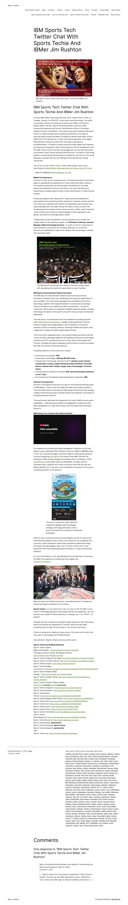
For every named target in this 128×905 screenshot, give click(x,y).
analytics (110, 754)
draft (92, 771)
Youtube (76, 825)
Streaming (82, 813)
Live (107, 790)
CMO (67, 763)
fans (82, 775)
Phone (105, 799)
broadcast (111, 759)
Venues (93, 15)
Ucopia (81, 818)
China (106, 761)
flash (95, 775)
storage (68, 813)
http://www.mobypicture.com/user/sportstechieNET (60, 696)
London (68, 792)
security (100, 804)
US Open (108, 818)
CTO (111, 766)
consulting (96, 766)
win (100, 823)
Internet (93, 787)
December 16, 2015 (63, 173)
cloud (116, 761)
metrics (88, 794)
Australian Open (71, 759)
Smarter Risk (81, 806)
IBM (44, 627)
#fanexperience (63, 168)
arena (81, 756)
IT (101, 787)
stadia (103, 811)
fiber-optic (89, 775)
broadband (103, 759)
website (82, 823)
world (111, 823)
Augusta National (104, 756)
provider (94, 802)
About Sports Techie (32, 10)
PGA (100, 799)
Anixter (116, 754)
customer (68, 768)
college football (80, 763)
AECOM (75, 754)
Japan (105, 787)
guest (73, 780)
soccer (98, 806)
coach (72, 763)
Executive (91, 773)
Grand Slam (111, 778)
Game (80, 778)
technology (69, 816)
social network (70, 809)
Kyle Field (53, 456)
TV (72, 818)
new (74, 797)
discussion (69, 771)
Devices (110, 768)
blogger (91, 759)
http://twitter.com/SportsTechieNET (64, 650)
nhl (81, 797)
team (110, 813)
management (81, 792)
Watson (88, 821)
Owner (67, 799)
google (103, 778)
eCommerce (99, 771)
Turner (67, 818)
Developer (92, 768)
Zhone (101, 825)
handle (78, 780)
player (88, 802)
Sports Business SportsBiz (40, 15)
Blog (30, 751)
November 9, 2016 (46, 870)
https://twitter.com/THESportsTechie (48, 656)
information (69, 785)
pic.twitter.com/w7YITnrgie (80, 168)
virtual (82, 821)
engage (107, 771)
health (90, 780)
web (77, 823)
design (85, 768)
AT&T (89, 756)
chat (101, 761)
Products (94, 10)
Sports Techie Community (79, 15)
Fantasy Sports (77, 10)
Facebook (99, 773)
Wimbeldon (94, 823)
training (113, 816)
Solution (87, 809)
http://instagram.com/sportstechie (68, 688)
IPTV (98, 787)
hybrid (114, 780)
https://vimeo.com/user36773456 (64, 709)
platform (82, 802)
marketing (90, 792)
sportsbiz (88, 811)
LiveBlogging (114, 790)
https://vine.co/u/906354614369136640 (65, 704)
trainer (108, 816)
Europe (78, 773)
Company (51, 10)
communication (113, 763)
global (91, 778)
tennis (43, 462)
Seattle (93, 804)
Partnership (75, 799)
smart (74, 806)
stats (114, 811)
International (85, 787)
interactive (76, 787)
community (69, 766)
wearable (95, 821)
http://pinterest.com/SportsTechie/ (67, 690)
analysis (103, 754)
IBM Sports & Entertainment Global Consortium (86, 782)
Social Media (104, 10)
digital (116, 768)
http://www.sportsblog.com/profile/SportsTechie (66, 717)
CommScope (102, 763)
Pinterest (68, 802)
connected (78, 766)
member (107, 792)
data (90, 204)
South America (96, 809)
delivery (79, 768)
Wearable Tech (103, 15)
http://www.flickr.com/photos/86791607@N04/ (69, 701)
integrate (104, 785)
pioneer (75, 802)
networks (68, 797)
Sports (110, 809)
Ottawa (113, 797)
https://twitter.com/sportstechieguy (63, 733)
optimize (97, 797)
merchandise (80, 794)
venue (114, 818)
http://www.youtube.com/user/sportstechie (77, 661)
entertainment (70, 773)
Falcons (43, 451)
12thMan (68, 754)
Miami (94, 794)
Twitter (90, 609)
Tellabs (83, 816)
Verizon (68, 821)
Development (101, 768)
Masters (98, 792)
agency (86, 754)
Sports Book (115, 10)
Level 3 (103, 790)
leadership (90, 790)
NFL (48, 467)
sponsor (104, 809)
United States (93, 818)
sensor (113, 804)
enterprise (114, 771)
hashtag (84, 780)
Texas (94, 816)
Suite (88, 813)
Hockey (96, 780)
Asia (85, 756)
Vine (78, 821)
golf (35, 462)
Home (87, 10)
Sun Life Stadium (97, 813)
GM (96, 778)
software (80, 809)
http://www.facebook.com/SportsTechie (78, 658)
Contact (60, 10)
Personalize (94, 799)
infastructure (114, 782)
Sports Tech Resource (60, 15)
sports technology (77, 811)
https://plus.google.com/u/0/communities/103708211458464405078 (71, 669)
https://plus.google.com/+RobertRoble (56, 674)
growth (68, 780)
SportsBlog (96, 811)
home (105, 780)
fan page (77, 775)
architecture (74, 756)
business (68, 761)
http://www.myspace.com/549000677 (78, 698)
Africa (81, 754)
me (103, 792)
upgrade (101, 818)
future (75, 778)
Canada (87, 761)
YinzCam (68, 825)
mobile (99, 794)
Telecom (77, 816)
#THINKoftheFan (50, 168)
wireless (105, 823)
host (109, 780)
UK (86, 818)
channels (96, 761)
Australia (114, 756)
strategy (75, 813)
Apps (44, 10)
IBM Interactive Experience (49, 322)
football (105, 775)
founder (111, 775)
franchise (68, 778)
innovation (78, 785)
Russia (74, 804)
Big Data (81, 759)
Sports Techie (13, 5)
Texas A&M (101, 816)
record (100, 802)
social (70, 131)
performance (84, 799)
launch (83, 790)
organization (105, 797)
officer (85, 797)
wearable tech (104, 821)
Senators (106, 804)
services (68, 806)
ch (91, 761)
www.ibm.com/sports (42, 562)
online (91, 797)
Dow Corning (85, 771)
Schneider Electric (84, 804)
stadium (109, 811)
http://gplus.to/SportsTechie (64, 664)
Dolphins (77, 771)
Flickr (99, 775)
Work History (115, 15)
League (97, 790)
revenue (106, 802)
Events (67, 10)
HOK (101, 780)
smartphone (91, 806)
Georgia (85, 778)
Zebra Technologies (91, 825)
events (84, 773)
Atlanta (94, 756)
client (111, 761)
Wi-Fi (88, 823)
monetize (111, 794)
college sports (92, 763)
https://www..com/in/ (50, 685)
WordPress (116, 899)
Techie (115, 813)
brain (96, 759)
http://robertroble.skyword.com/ (66, 720)
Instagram (86, 785)
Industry (106, 782)
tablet (106, 813)
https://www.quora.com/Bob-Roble (65, 707)
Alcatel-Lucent (95, 754)
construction (86, 766)
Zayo (81, 825)
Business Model (77, 761)
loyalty (74, 792)
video (74, 821)
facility (105, 773)
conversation (105, 766)
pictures (111, 799)
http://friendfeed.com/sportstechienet (70, 712)
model (105, 794)
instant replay (95, 785)
